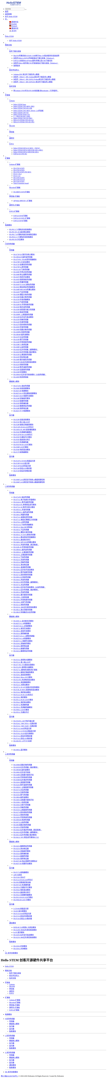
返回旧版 (8, 14)
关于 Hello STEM (11, 16)
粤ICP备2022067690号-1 (9, 1076)
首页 (6, 11)
